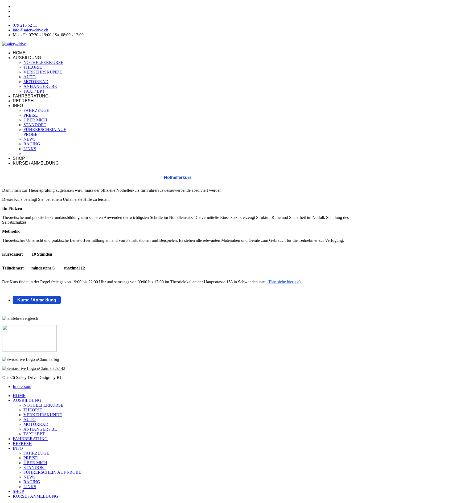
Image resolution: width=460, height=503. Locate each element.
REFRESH (23, 101)
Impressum (22, 386)
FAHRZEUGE (36, 110)
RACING (31, 144)
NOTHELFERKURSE (43, 62)
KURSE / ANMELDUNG (36, 163)
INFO (18, 105)
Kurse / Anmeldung (36, 300)
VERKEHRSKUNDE (42, 72)
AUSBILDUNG (27, 57)
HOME (19, 53)
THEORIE (32, 67)
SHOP (19, 158)
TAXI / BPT (34, 91)
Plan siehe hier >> (284, 282)
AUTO (29, 77)
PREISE (30, 115)
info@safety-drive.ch (30, 30)
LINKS (29, 148)
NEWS (29, 139)
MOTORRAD (35, 81)
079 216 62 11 (25, 25)
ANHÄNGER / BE (40, 86)
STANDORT (34, 124)
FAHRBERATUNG (30, 96)
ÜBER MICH (35, 120)
